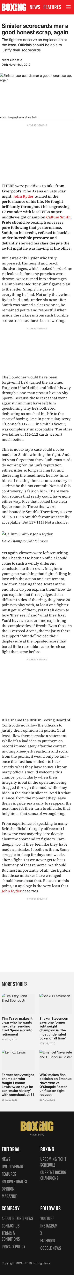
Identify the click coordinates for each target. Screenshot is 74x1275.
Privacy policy (13, 1246)
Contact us (11, 1226)
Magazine (9, 1196)
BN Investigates (14, 1181)
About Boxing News (17, 1218)
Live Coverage (12, 1166)
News (35, 7)
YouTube (47, 1218)
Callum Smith (58, 217)
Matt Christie (12, 60)
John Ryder (24, 196)
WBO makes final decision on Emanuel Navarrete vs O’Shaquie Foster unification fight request (55, 1085)
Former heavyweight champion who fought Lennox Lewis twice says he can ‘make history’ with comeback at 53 (18, 1085)
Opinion (8, 1189)
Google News (50, 1248)
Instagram (49, 1226)
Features (52, 7)
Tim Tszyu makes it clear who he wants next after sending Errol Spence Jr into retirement (17, 1026)
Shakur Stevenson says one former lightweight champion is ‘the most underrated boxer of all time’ (53, 1028)
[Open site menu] (68, 7)
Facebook (47, 1240)
